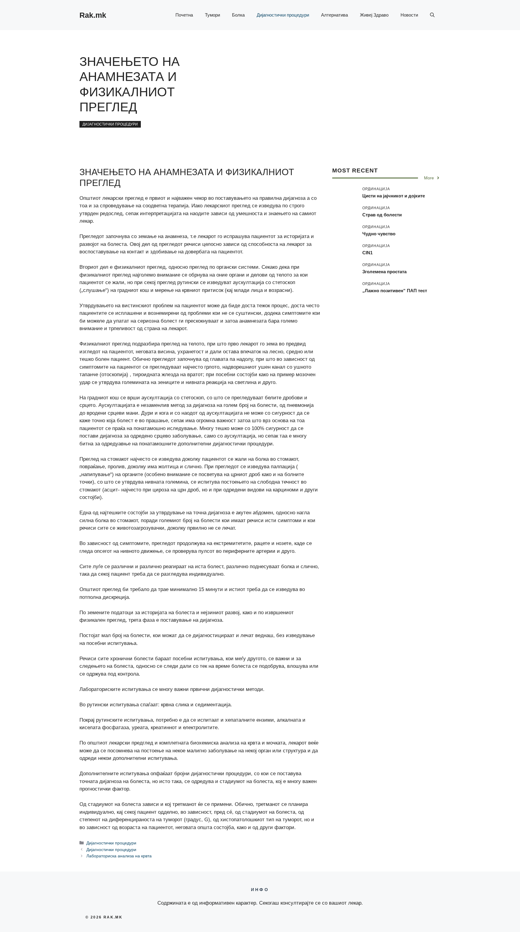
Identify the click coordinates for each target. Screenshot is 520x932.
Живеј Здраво (374, 14)
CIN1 (367, 252)
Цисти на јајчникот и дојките (393, 195)
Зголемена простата (384, 271)
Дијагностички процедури (283, 14)
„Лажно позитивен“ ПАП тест (394, 290)
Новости (409, 14)
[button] (432, 15)
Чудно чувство (378, 233)
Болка (238, 14)
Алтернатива (334, 14)
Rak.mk (92, 15)
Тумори (212, 14)
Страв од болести (382, 214)
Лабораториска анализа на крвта (119, 855)
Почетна (184, 14)
